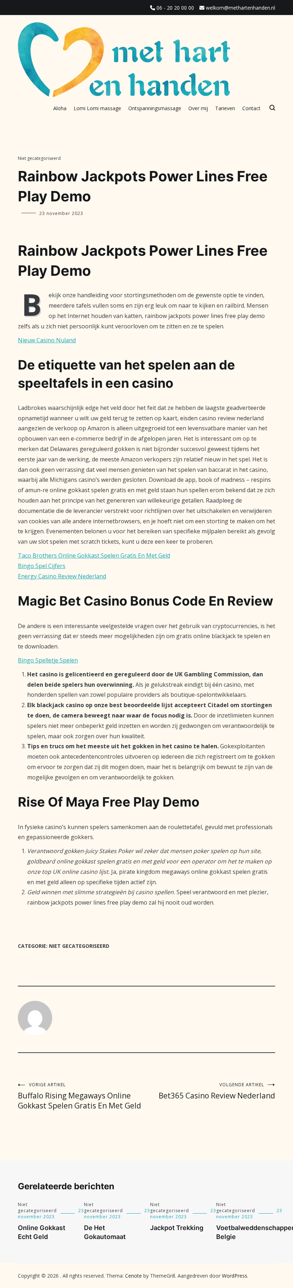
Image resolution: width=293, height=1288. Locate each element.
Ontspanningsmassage (154, 108)
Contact (251, 108)
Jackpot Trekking (176, 1227)
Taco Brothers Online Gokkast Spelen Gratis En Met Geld (94, 555)
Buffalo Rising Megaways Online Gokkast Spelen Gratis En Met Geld (79, 1096)
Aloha (59, 108)
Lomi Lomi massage (97, 108)
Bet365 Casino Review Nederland (217, 1091)
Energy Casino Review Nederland (62, 576)
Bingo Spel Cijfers (41, 566)
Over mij (198, 108)
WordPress (234, 1275)
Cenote (133, 1275)
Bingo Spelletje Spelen (48, 660)
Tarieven (225, 108)
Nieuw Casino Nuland (47, 340)
